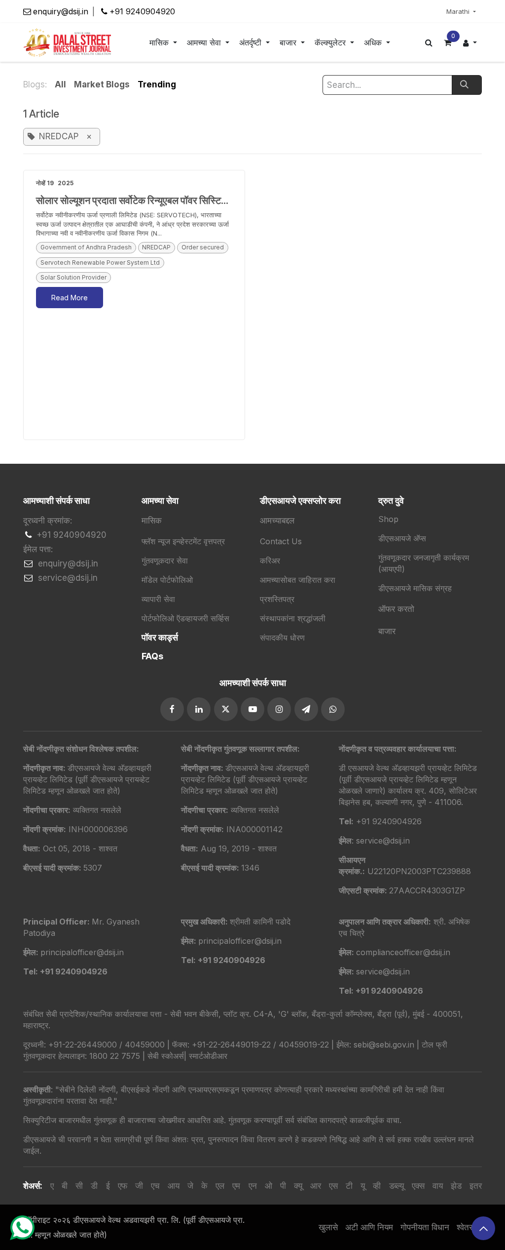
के (204, 1186)
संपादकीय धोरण (282, 638)
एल (220, 1186)
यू (363, 1186)
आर (315, 1186)
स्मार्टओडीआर (208, 1056)
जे (190, 1186)
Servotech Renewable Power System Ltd (100, 262)
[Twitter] (226, 709)
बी (65, 1186)
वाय (438, 1186)
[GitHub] (306, 709)
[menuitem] (163, 43)
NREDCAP (156, 247)
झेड (456, 1186)
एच (155, 1186)
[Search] (467, 85)
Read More (69, 297)
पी (283, 1186)
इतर (475, 1186)
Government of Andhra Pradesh (86, 247)
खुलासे (328, 1227)
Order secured (202, 247)
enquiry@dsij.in (60, 11)
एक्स (418, 1186)
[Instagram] (279, 709)
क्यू (298, 1186)
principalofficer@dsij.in (240, 941)
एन (253, 1186)
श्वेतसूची (469, 1227)
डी (94, 1186)
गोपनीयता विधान (424, 1227)
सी (79, 1186)
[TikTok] (333, 709)
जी (139, 1186)
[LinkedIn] (199, 709)
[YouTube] (252, 709)
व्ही (377, 1186)
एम (236, 1186)
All (60, 84)
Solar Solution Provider (73, 277)
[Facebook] (172, 709)
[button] (483, 1228)
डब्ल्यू (396, 1186)
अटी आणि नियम (369, 1227)
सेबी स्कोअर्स (165, 1056)
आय (174, 1186)
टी (349, 1186)
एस (333, 1186)
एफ (122, 1186)
